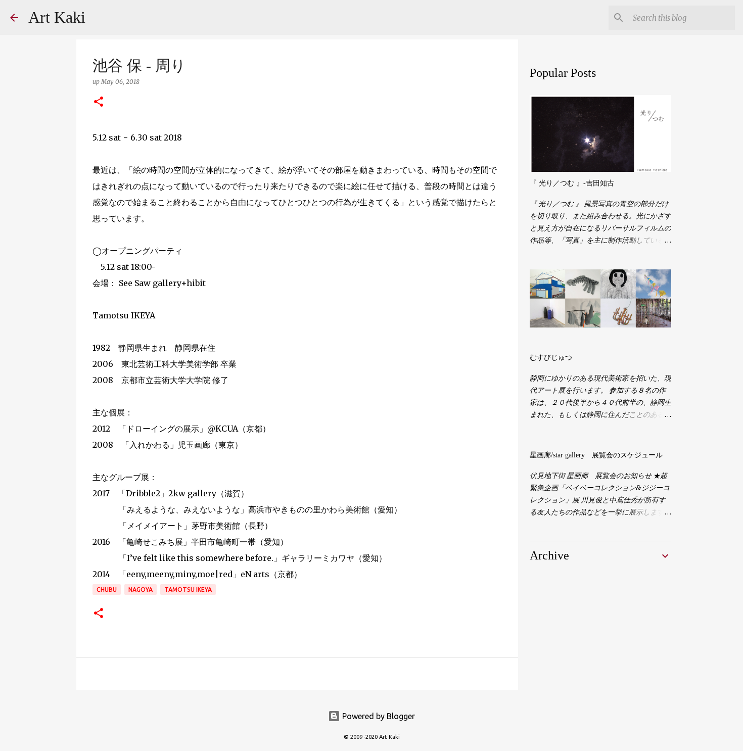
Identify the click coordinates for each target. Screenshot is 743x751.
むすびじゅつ (551, 357)
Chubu (107, 589)
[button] (98, 102)
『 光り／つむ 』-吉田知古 (572, 183)
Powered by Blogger (377, 716)
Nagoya (140, 589)
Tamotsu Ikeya (188, 589)
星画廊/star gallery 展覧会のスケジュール (596, 455)
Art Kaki (56, 17)
